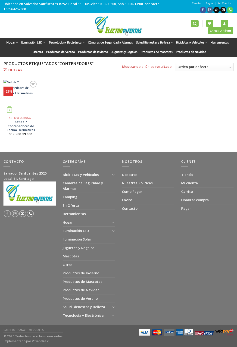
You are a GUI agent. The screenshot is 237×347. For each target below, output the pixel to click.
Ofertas (38, 52)
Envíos (127, 199)
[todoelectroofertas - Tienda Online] (118, 25)
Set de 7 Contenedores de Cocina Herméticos (20, 126)
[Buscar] (195, 23)
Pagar (209, 3)
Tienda (187, 174)
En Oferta (71, 205)
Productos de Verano (60, 52)
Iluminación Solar (77, 239)
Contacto (129, 208)
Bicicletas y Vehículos (190, 42)
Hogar (10, 42)
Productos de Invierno (93, 52)
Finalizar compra (195, 199)
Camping (70, 196)
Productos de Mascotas (157, 52)
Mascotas (71, 256)
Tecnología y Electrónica (65, 42)
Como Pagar (132, 191)
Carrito (196, 3)
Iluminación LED (31, 42)
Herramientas (220, 42)
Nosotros (129, 174)
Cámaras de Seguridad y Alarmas (110, 42)
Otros (67, 264)
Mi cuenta (189, 183)
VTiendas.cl (41, 341)
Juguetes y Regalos (124, 52)
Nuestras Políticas (137, 183)
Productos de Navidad (191, 52)
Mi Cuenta (224, 3)
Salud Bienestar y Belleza (153, 42)
